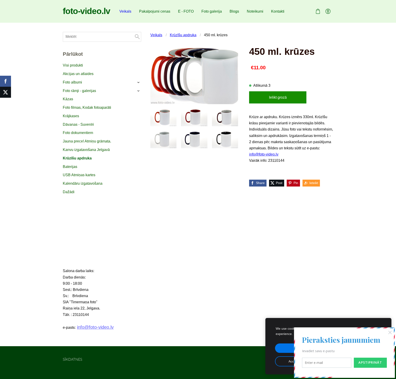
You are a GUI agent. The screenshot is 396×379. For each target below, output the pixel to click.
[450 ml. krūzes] (163, 117)
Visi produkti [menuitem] (73, 65)
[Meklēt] (137, 36)
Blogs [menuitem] (234, 11)
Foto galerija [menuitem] (211, 11)
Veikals (156, 35)
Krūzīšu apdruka (183, 35)
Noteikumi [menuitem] (255, 11)
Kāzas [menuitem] (68, 99)
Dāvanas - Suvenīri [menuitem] (78, 124)
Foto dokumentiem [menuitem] (78, 133)
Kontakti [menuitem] (277, 11)
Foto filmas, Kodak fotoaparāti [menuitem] (87, 107)
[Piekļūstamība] (328, 11)
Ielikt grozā (278, 97)
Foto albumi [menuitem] (72, 82)
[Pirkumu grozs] (318, 11)
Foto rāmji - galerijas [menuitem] (79, 91)
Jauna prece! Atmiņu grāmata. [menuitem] (87, 141)
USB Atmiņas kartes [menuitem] (79, 175)
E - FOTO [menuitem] (186, 11)
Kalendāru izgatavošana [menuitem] (82, 183)
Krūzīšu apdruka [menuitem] (77, 158)
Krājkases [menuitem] (71, 116)
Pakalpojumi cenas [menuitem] (154, 11)
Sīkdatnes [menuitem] (72, 359)
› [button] (139, 82)
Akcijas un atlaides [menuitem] (78, 74)
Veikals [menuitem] (125, 11)
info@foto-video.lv (263, 154)
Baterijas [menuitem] (70, 167)
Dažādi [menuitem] (68, 192)
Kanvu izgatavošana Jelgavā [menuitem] (86, 150)
